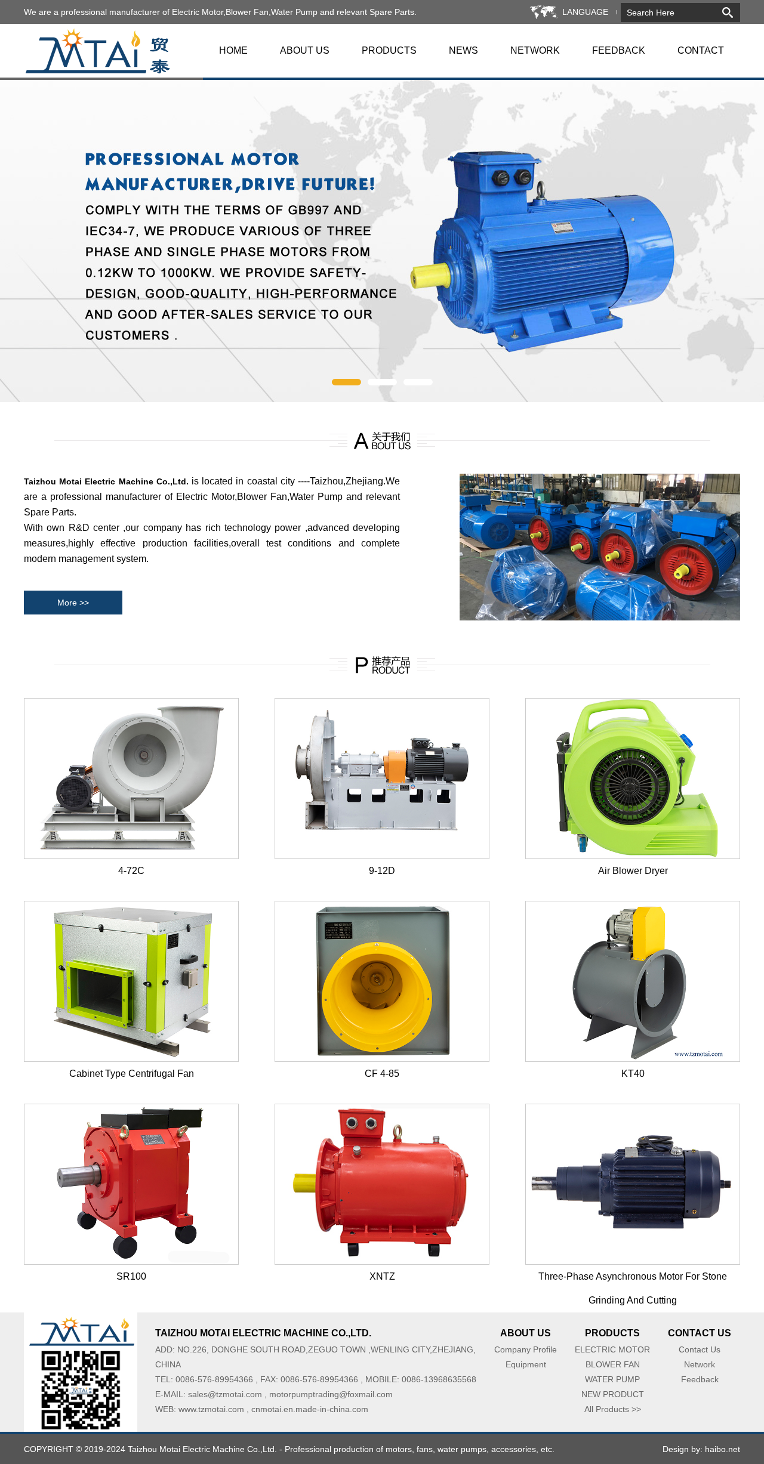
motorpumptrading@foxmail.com (331, 1394)
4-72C (131, 871)
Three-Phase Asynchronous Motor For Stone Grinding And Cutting (632, 1280)
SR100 (131, 1276)
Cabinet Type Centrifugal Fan (131, 1073)
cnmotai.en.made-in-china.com (309, 1409)
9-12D (382, 871)
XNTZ (382, 1276)
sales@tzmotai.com (225, 1394)
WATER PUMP (612, 1379)
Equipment (526, 1364)
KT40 (633, 1073)
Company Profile (525, 1349)
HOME (233, 50)
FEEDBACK (618, 50)
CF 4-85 (382, 1073)
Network (699, 1364)
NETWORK (535, 50)
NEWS (463, 50)
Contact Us (699, 1349)
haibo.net (722, 1449)
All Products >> (612, 1409)
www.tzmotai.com (211, 1409)
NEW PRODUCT (612, 1394)
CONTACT (700, 50)
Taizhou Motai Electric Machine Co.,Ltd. (202, 1449)
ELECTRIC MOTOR (612, 1349)
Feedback (700, 1379)
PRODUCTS (389, 50)
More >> (73, 602)
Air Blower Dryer (633, 871)
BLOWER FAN (613, 1364)
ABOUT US (304, 50)
